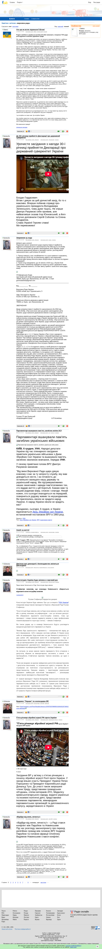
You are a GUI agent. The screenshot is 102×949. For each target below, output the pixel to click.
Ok (97, 946)
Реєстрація (96, 2)
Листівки (26, 917)
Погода (26, 913)
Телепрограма (50, 913)
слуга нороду (50, 567)
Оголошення (16, 913)
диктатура (36, 567)
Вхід (89, 2)
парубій (42, 703)
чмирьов (47, 703)
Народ (15, 915)
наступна (43, 882)
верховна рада (29, 31)
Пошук (26, 911)
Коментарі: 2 (20, 712)
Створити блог (35, 18)
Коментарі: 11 (20, 876)
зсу (49, 432)
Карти (36, 917)
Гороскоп (37, 913)
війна (35, 31)
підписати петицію (21, 127)
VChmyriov (7, 563)
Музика (37, 919)
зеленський (40, 31)
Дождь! (6, 29)
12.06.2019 (19, 595)
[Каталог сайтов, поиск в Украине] (95, 927)
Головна (12, 2)
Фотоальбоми (50, 915)
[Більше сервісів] (31, 131)
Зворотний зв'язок (7, 929)
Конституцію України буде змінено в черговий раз (37, 580)
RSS (3, 913)
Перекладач (5, 915)
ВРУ (38, 520)
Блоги (59, 915)
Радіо (3, 921)
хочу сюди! (96, 26)
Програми (38, 911)
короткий (60, 26)
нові (10, 26)
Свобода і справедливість (32, 532)
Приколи (26, 915)
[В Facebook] (29, 131)
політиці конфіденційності (73, 945)
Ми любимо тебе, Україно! (32, 139)
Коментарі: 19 (20, 426)
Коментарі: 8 (20, 233)
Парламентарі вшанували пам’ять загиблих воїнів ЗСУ (39, 431)
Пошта (3, 911)
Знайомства (76, 26)
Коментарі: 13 (20, 131)
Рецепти (26, 919)
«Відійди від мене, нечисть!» (28, 817)
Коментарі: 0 (20, 525)
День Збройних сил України (47, 511)
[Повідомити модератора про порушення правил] (67, 131)
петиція (45, 31)
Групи (59, 919)
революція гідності (53, 719)
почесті (52, 432)
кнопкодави (51, 532)
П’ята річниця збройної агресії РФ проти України (36, 718)
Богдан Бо (7, 136)
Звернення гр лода (24, 238)
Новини (48, 917)
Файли (15, 919)
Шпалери (15, 917)
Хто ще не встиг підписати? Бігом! (30, 30)
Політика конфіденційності (23, 929)
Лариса (82, 28)
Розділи (19, 2)
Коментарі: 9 (20, 574)
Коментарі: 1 (20, 559)
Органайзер (5, 919)
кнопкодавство (43, 567)
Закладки (60, 911)
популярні (15, 26)
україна (57, 139)
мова (50, 240)
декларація (51, 139)
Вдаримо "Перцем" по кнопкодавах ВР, (32, 701)
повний (66, 26)
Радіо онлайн (81, 911)
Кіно (58, 917)
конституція (52, 582)
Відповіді (49, 919)
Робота (15, 911)
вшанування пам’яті (46, 520)
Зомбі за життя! (22, 530)
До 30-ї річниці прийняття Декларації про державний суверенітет (38, 137)
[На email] (26, 131)
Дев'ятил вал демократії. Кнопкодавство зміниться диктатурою (37, 564)
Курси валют (61, 913)
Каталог (48, 911)
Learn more (73, 947)
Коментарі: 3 (20, 812)
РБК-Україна (63, 602)
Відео (3, 917)
